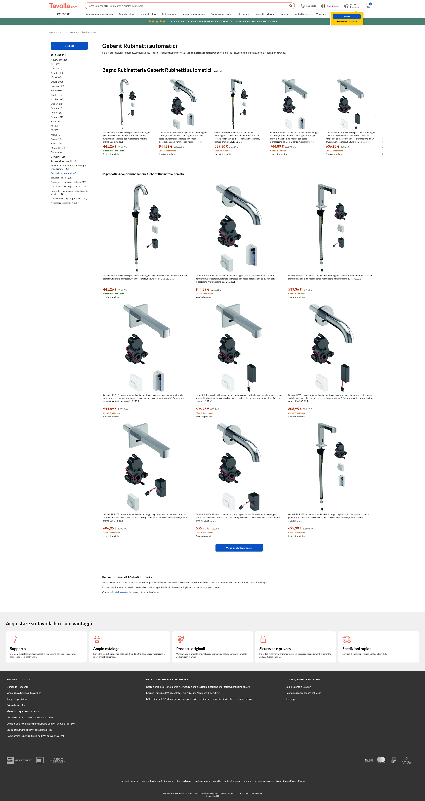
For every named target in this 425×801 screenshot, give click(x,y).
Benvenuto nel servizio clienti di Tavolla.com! (141, 781)
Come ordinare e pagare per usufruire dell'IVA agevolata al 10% (41, 723)
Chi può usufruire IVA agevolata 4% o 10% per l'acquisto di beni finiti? (183, 692)
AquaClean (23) (59, 59)
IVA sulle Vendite (16, 705)
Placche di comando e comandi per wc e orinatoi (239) (69, 167)
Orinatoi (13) (57, 117)
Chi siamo (168, 781)
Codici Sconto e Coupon (298, 686)
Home (52, 32)
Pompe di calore (148, 14)
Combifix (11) (58, 156)
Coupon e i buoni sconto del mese (303, 692)
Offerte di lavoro (183, 781)
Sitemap (290, 698)
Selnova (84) (57, 90)
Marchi (335, 14)
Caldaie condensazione (193, 14)
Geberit (71, 32)
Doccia (284, 14)
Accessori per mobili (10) (64, 161)
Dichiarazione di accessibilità (267, 781)
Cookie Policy (289, 781)
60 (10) (54, 130)
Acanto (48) (57, 72)
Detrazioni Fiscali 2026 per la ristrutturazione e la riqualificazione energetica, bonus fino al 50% (198, 686)
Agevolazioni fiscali (221, 14)
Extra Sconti (243, 14)
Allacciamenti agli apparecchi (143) (69, 198)
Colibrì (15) (57, 95)
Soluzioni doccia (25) (61, 177)
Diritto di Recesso (232, 781)
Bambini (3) (57, 108)
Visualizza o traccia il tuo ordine (24, 692)
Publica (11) (57, 112)
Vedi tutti (218, 71)
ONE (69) (55, 64)
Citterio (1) (56, 68)
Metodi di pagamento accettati (23, 711)
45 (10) (54, 125)
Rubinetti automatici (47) (64, 173)
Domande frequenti (17, 686)
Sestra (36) (56, 143)
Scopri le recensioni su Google (222, 21)
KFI (217, 796)
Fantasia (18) (57, 86)
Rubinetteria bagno (265, 14)
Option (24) (57, 103)
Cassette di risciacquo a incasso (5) (68, 186)
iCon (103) (56, 77)
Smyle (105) (57, 81)
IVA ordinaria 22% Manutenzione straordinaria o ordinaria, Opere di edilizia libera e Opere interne (199, 698)
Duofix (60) (56, 152)
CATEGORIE (63, 14)
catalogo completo (123, 592)
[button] (376, 117)
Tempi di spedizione (17, 698)
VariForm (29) (58, 99)
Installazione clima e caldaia (99, 14)
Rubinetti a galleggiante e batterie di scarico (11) (69, 192)
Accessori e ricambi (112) (64, 202)
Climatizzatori (126, 14)
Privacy (301, 781)
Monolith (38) (58, 147)
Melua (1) (55, 134)
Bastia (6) (55, 121)
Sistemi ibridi (169, 14)
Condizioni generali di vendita (207, 781)
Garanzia (247, 781)
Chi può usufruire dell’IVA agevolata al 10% (30, 717)
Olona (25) (56, 139)
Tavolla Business (302, 14)
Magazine (321, 14)
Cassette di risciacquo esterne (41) (68, 182)
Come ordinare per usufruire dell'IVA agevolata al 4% (35, 735)
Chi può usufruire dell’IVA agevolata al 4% (29, 729)
